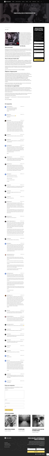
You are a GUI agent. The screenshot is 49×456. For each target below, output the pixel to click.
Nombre (35, 41)
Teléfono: (35, 46)
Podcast (27, 1)
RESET (13, 1)
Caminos (23, 1)
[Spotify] (44, 454)
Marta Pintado (9, 145)
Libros (38, 1)
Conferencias (34, 1)
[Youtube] (36, 454)
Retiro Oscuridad (18, 1)
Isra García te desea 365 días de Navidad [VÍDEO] (38, 430)
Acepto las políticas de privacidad (39, 58)
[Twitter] (39, 454)
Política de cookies (7, 443)
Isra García (8, 134)
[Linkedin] (40, 454)
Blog (30, 1)
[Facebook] (42, 454)
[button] (43, 1)
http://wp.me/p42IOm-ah (19, 312)
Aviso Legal (6, 442)
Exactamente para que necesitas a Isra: (38, 49)
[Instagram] (37, 454)
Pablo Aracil (8, 120)
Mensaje (35, 52)
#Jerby (8, 310)
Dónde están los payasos (10, 429)
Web (5, 406)
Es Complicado (21, 429)
